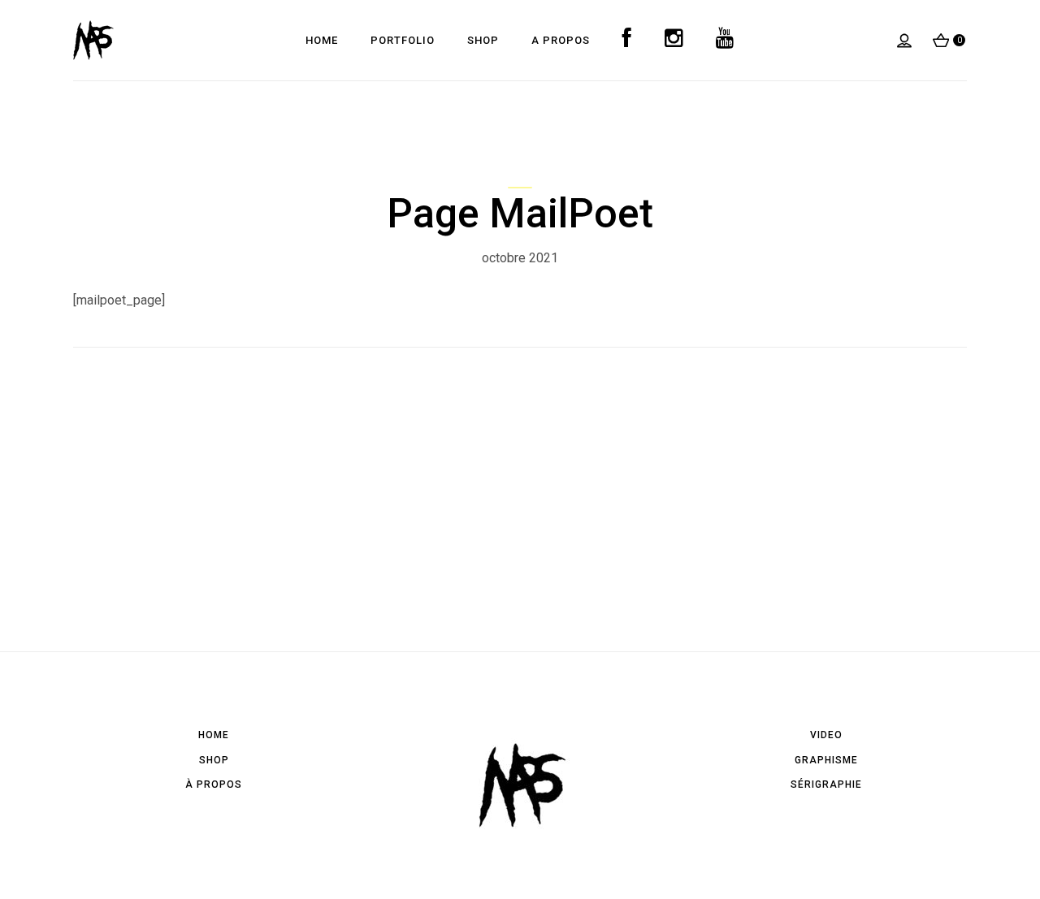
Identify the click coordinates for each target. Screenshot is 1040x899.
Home (213, 735)
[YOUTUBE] (725, 40)
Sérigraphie (826, 784)
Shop (214, 760)
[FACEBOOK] (627, 40)
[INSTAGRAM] (674, 40)
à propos (213, 784)
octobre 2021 (520, 258)
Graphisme (826, 760)
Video (826, 735)
